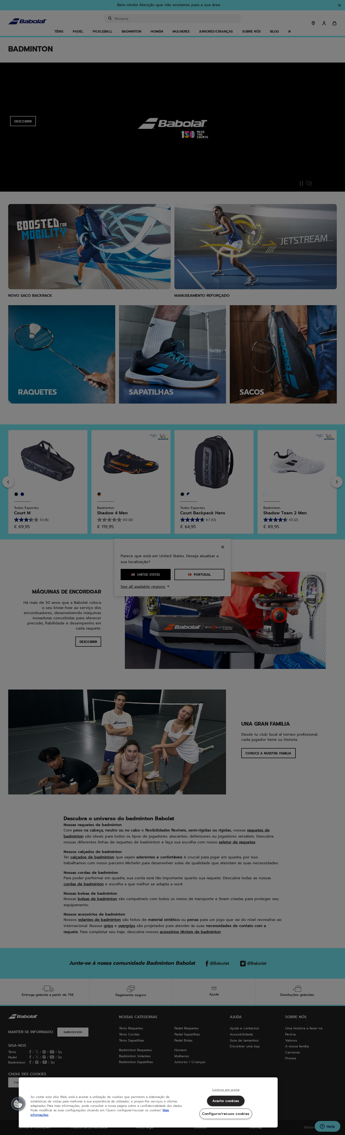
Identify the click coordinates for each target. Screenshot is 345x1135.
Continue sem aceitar (226, 1090)
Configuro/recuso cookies (225, 1113)
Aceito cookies (225, 1100)
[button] (18, 1103)
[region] (148, 1102)
